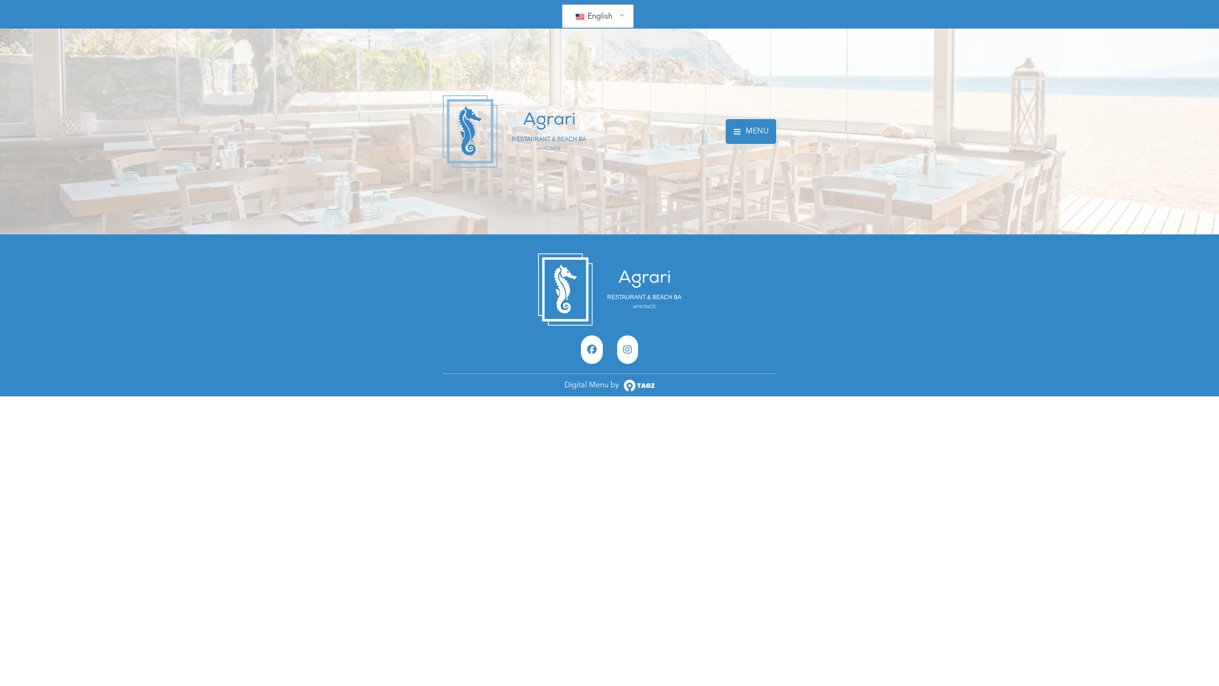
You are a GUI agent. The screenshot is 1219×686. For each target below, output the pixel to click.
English (599, 16)
